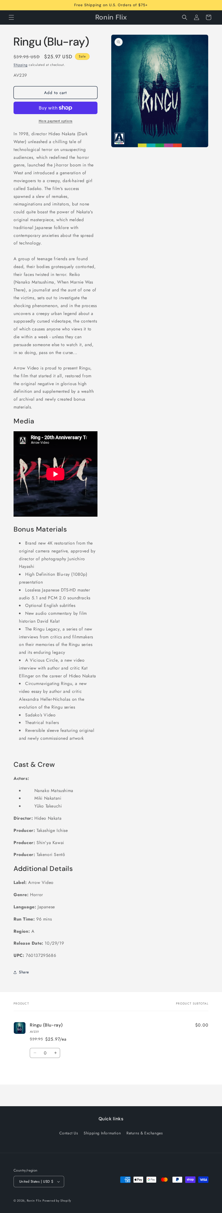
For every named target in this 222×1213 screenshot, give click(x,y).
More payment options (56, 120)
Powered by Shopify (57, 1200)
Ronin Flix (34, 1200)
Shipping (21, 64)
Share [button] (24, 972)
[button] (11, 17)
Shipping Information (102, 1133)
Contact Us (68, 1133)
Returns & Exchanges (144, 1133)
